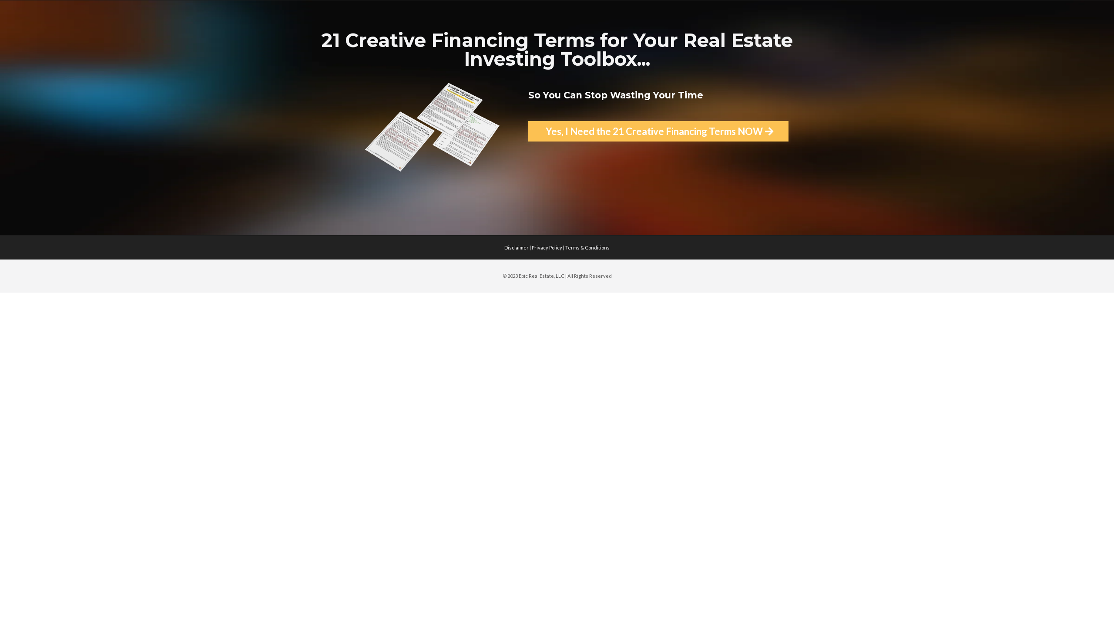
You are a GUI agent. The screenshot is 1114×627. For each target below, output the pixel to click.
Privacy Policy (547, 247)
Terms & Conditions (587, 247)
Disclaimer (516, 247)
